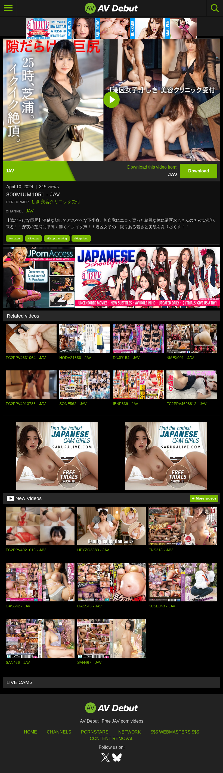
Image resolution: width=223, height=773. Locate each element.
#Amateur (14, 238)
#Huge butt (81, 238)
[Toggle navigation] (8, 8)
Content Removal (112, 738)
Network (129, 732)
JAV (30, 211)
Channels (59, 732)
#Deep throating (57, 238)
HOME (30, 732)
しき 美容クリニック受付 (55, 201)
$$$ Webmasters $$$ (175, 732)
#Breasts (33, 238)
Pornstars (95, 732)
